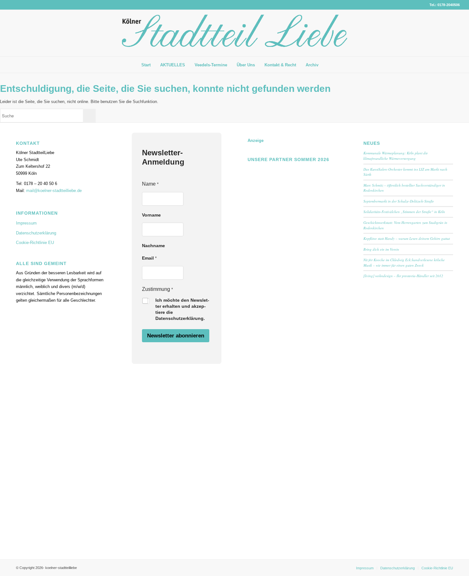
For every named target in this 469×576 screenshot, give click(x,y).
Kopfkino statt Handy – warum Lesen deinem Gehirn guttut (406, 238)
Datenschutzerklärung (36, 233)
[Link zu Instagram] (455, 33)
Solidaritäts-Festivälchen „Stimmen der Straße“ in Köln (404, 211)
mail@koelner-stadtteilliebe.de (54, 190)
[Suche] (328, 65)
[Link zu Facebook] (445, 33)
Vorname (151, 215)
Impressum (26, 223)
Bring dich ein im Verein (381, 249)
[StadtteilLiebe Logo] (234, 38)
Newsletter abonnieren (175, 336)
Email (149, 258)
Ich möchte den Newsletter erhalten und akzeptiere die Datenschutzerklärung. (182, 309)
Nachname (153, 245)
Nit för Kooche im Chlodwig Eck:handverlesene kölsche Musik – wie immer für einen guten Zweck (404, 262)
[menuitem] (146, 65)
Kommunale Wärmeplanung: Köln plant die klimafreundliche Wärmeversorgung (395, 156)
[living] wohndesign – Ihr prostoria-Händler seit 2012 (403, 275)
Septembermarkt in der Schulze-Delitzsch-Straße (398, 201)
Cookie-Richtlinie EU (35, 242)
